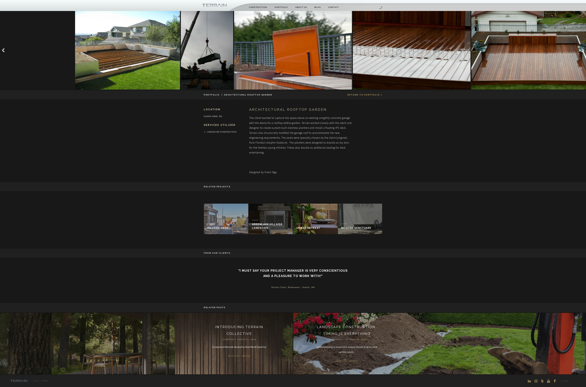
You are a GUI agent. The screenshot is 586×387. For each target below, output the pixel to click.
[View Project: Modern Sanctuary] (360, 219)
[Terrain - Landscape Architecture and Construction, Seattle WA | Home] (214, 5)
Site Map (564, 381)
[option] (293, 50)
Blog (317, 7)
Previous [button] (3, 50)
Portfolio (281, 7)
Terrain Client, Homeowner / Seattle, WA (293, 287)
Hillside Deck (218, 228)
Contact (333, 7)
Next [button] (583, 50)
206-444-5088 (380, 8)
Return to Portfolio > (364, 95)
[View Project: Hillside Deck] (226, 219)
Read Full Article (239, 356)
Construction (258, 7)
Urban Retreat (308, 228)
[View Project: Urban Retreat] (315, 219)
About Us (301, 7)
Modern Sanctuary (356, 228)
